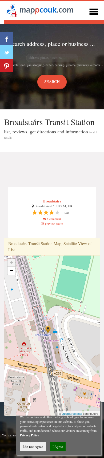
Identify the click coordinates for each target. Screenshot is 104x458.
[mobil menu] (93, 11)
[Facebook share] (6, 38)
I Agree (58, 446)
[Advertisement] (52, 169)
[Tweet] (6, 52)
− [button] (11, 270)
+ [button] (11, 262)
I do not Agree (33, 446)
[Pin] (6, 65)
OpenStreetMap (72, 413)
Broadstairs (52, 201)
